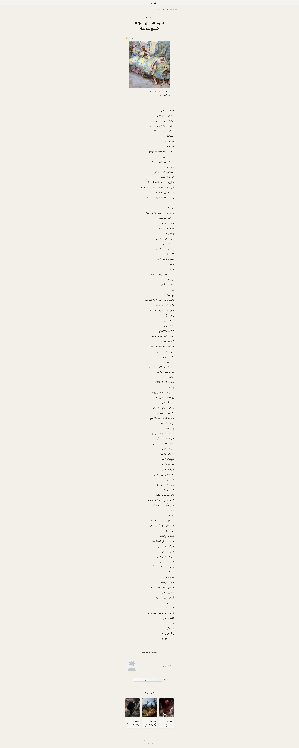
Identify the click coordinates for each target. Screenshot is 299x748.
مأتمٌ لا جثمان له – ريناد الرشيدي (168, 724)
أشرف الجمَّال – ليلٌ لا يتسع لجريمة (149, 652)
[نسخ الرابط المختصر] (164, 679)
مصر (145, 654)
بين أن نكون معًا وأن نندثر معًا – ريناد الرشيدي (133, 724)
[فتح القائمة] (118, 3)
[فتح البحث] (122, 3)
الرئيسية (176, 9)
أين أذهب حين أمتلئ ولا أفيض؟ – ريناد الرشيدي (150, 724)
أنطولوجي (153, 3)
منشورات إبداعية (172, 9)
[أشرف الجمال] (132, 665)
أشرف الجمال (169, 666)
